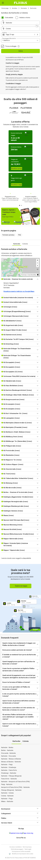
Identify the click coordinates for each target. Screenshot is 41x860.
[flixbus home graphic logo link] (21, 3)
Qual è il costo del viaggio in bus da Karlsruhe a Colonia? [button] (19, 725)
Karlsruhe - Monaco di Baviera (11, 759)
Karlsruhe (33, 8)
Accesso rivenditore (16, 847)
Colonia (25, 244)
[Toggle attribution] (38, 275)
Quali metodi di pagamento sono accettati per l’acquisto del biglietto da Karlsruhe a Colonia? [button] (19, 676)
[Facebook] (19, 842)
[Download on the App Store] (27, 833)
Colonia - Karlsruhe (7, 796)
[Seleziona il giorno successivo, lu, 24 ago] (37, 34)
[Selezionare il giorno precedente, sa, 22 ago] (34, 34)
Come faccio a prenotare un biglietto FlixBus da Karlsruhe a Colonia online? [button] (18, 670)
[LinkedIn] (21, 842)
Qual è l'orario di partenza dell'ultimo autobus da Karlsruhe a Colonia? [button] (18, 702)
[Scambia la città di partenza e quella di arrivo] (37, 25)
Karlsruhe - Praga (7, 799)
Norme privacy (27, 847)
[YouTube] (20, 842)
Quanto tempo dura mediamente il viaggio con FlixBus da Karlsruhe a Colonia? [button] (18, 644)
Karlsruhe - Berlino (7, 747)
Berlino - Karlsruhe (7, 750)
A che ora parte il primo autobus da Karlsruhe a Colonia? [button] (19, 695)
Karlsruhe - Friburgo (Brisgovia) (11, 776)
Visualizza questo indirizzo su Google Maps (18, 291)
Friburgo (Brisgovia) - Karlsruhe (11, 790)
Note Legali (28, 849)
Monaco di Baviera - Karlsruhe (11, 762)
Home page (4, 8)
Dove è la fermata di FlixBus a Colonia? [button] (16, 682)
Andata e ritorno (24, 17)
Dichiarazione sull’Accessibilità (21, 851)
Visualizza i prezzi (16, 168)
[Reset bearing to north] (37, 265)
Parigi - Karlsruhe (6, 784)
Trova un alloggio (10, 46)
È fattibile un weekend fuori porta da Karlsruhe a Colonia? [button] (19, 656)
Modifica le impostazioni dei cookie (22, 854)
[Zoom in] (37, 260)
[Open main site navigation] (3, 3)
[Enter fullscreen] (37, 269)
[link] (20, 598)
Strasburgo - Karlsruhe (8, 773)
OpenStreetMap (32, 274)
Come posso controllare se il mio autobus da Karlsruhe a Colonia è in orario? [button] (18, 709)
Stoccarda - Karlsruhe (8, 753)
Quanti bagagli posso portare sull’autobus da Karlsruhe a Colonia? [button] (18, 663)
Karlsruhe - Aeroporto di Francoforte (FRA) (15, 781)
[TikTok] (22, 842)
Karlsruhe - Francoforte (9, 770)
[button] (20, 23)
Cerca (20, 51)
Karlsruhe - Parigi (6, 764)
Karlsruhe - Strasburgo (8, 767)
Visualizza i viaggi (16, 184)
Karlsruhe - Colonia (7, 793)
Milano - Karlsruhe (7, 801)
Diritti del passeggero (17, 849)
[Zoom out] (37, 263)
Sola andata (9, 17)
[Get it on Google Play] (15, 833)
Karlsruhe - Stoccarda (8, 756)
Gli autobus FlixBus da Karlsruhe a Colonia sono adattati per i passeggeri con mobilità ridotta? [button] (17, 717)
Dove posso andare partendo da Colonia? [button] (17, 650)
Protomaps (24, 274)
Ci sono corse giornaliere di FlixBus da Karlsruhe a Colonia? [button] (16, 688)
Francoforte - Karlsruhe (9, 779)
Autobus (14, 8)
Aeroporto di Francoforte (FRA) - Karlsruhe (15, 787)
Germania (24, 8)
